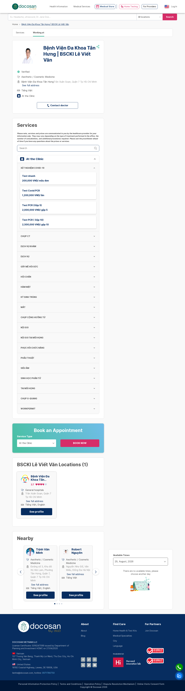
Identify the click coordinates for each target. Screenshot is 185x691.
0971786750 (48, 673)
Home (15, 24)
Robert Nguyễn (77, 551)
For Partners (153, 624)
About (85, 624)
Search (170, 17)
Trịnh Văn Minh (42, 551)
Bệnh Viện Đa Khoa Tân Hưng (40, 478)
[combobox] (72, 17)
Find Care (119, 624)
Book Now (80, 443)
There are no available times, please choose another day (140, 572)
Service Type (24, 436)
